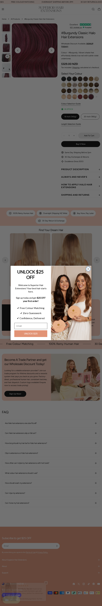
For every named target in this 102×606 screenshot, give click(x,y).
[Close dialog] (88, 269)
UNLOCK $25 (31, 333)
